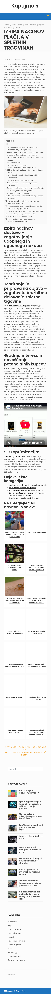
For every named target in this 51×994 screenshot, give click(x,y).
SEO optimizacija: (14, 163)
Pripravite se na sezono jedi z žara (20, 180)
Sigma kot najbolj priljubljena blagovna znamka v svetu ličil (23, 202)
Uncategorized (14, 956)
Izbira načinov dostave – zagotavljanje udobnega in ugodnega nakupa (22, 148)
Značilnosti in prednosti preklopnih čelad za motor (31, 827)
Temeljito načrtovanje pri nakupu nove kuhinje (25, 188)
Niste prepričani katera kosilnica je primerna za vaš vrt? (25, 197)
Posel (10, 948)
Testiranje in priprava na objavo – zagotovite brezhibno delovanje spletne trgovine (25, 153)
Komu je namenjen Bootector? (19, 193)
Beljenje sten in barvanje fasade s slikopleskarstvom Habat (21, 220)
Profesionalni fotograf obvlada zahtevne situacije (30, 861)
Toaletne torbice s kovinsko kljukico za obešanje (22, 184)
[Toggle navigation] (48, 16)
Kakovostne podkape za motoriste (21, 214)
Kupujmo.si (25, 5)
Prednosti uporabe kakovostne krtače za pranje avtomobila (30, 883)
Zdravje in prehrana (16, 960)
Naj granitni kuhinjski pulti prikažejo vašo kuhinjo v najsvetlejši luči (29, 895)
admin (17, 59)
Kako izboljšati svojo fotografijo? (20, 191)
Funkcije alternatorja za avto (31, 837)
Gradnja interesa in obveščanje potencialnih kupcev (25, 158)
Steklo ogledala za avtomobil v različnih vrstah (29, 872)
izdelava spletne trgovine (19, 306)
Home (6, 25)
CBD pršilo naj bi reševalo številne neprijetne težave (25, 171)
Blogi (10, 925)
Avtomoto (12, 922)
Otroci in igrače (14, 944)
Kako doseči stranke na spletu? (22, 488)
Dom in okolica (14, 929)
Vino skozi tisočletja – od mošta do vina (26, 748)
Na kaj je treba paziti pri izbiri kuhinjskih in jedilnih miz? (23, 176)
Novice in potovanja (16, 941)
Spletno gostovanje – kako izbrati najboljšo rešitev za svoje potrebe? (25, 207)
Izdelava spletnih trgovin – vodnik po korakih (25, 211)
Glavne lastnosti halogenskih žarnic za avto (30, 849)
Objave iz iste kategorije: (18, 165)
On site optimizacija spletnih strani (24, 498)
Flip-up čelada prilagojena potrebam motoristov (30, 816)
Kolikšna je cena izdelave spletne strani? (26, 490)
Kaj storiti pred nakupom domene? (29, 791)
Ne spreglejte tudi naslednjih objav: (23, 168)
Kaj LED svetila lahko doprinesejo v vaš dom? (25, 753)
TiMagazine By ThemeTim (14, 991)
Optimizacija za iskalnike (14, 456)
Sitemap (11, 974)
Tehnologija (17, 25)
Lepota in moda (15, 933)
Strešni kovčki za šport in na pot (19, 216)
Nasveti (11, 937)
